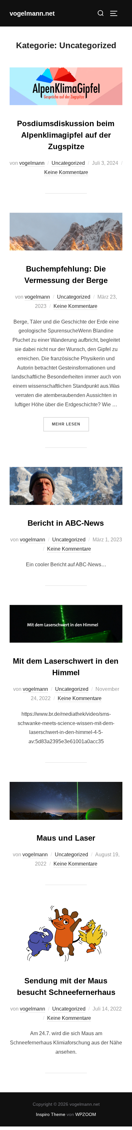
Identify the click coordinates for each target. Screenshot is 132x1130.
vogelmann (32, 163)
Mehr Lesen (70, 424)
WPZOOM (85, 1114)
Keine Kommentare (66, 172)
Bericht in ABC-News (66, 523)
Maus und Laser (66, 838)
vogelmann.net (32, 13)
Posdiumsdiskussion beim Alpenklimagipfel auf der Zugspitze (65, 135)
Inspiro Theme (50, 1114)
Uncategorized (68, 163)
